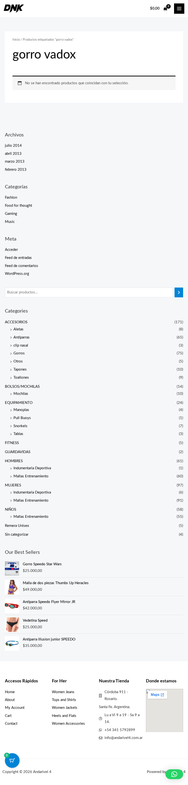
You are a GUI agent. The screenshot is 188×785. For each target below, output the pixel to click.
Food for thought (18, 205)
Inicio (16, 39)
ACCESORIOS (16, 322)
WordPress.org (17, 274)
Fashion (11, 197)
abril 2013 (13, 154)
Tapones (20, 369)
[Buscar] (179, 292)
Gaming (11, 214)
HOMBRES (14, 461)
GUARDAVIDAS (17, 452)
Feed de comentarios (21, 266)
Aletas (18, 329)
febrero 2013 (15, 169)
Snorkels (20, 426)
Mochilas (20, 394)
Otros (18, 361)
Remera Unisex (17, 526)
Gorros (19, 353)
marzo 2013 (14, 161)
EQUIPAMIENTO (19, 403)
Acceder (11, 250)
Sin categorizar (16, 534)
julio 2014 (13, 145)
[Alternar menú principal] (179, 8)
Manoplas (21, 410)
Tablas (18, 434)
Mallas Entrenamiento (30, 476)
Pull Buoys (22, 418)
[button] (174, 774)
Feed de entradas (18, 258)
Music (10, 222)
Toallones (21, 377)
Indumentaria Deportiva (32, 468)
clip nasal (20, 345)
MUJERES (13, 485)
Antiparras (21, 337)
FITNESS (12, 443)
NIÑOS (10, 509)
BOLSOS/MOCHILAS (22, 386)
